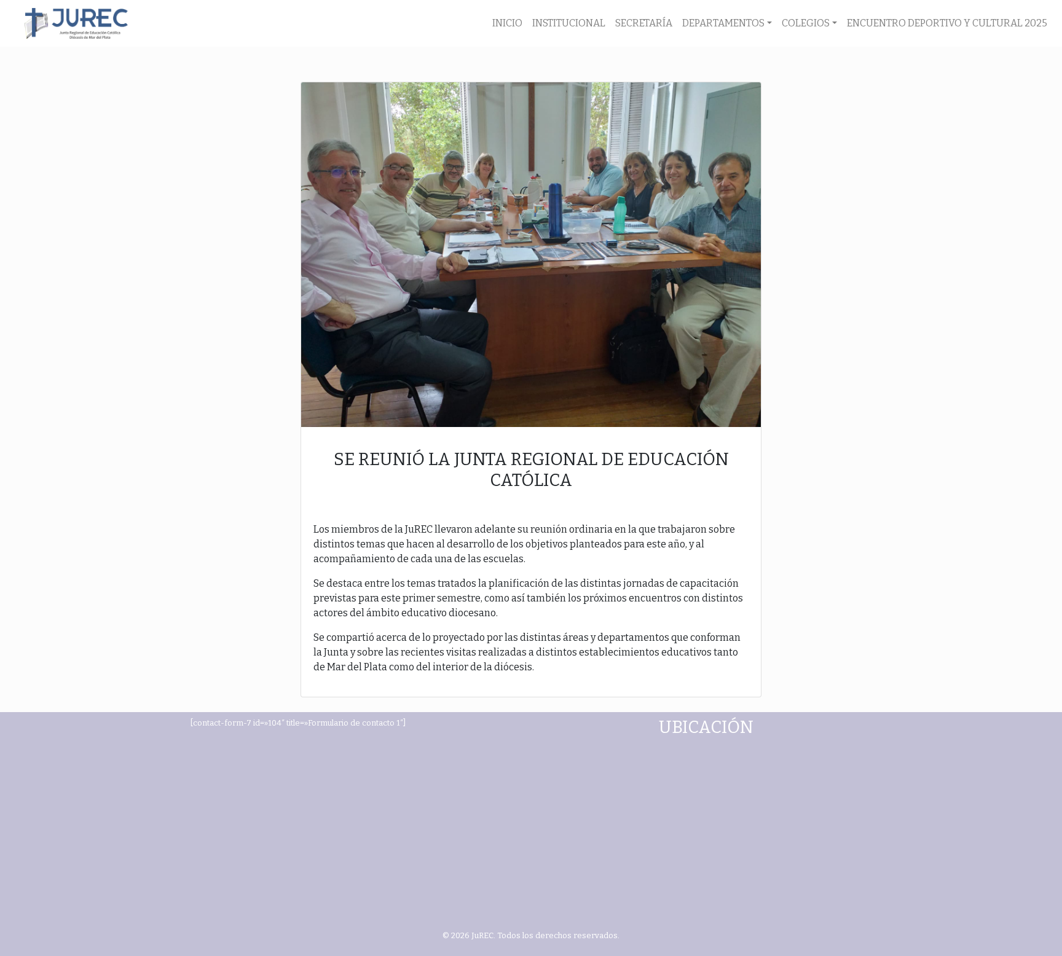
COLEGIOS (806, 23)
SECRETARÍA (643, 23)
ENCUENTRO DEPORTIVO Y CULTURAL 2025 (947, 23)
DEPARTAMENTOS (723, 23)
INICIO (507, 23)
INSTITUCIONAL (568, 23)
